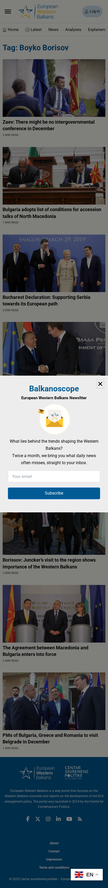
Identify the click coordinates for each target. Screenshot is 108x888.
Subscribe (54, 493)
